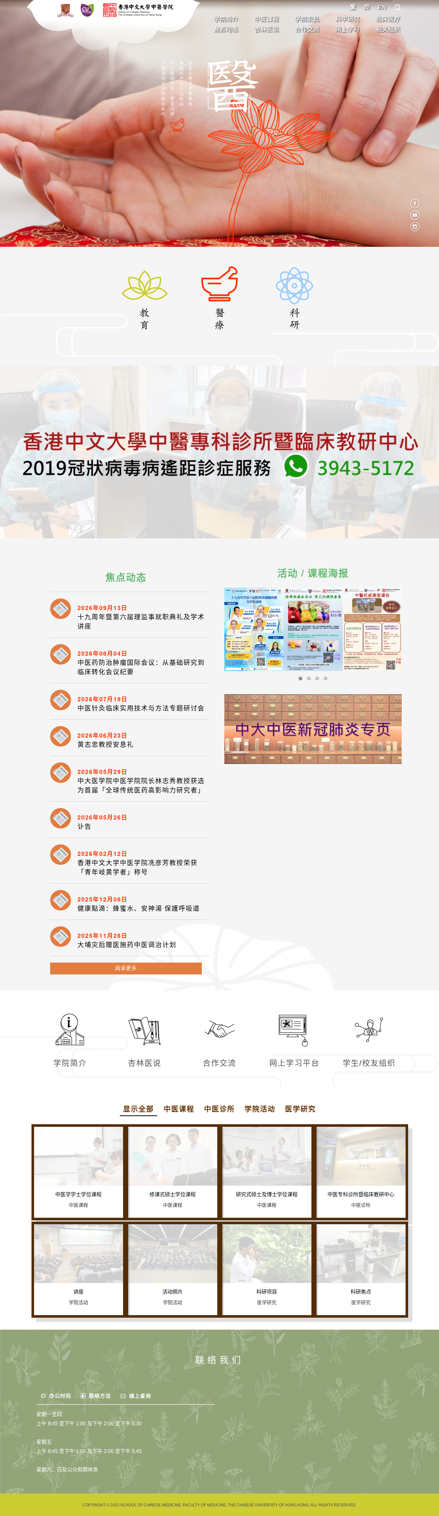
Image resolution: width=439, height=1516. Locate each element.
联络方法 (99, 1396)
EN (382, 7)
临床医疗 (388, 19)
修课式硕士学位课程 (172, 1194)
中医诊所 (219, 1109)
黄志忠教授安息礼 (105, 744)
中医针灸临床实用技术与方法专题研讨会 (141, 708)
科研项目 (266, 1292)
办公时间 (59, 1396)
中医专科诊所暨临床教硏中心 (360, 1194)
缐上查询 (139, 1396)
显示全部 (138, 1109)
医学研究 (300, 1109)
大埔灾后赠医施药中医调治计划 (126, 944)
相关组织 (388, 29)
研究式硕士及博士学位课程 (267, 1194)
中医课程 (267, 19)
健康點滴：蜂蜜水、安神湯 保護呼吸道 (138, 908)
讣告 (84, 826)
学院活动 (260, 1109)
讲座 (78, 1292)
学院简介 (226, 19)
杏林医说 (267, 29)
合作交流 (307, 29)
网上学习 (348, 29)
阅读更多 (126, 968)
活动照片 (172, 1292)
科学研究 (348, 19)
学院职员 (307, 19)
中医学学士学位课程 (78, 1194)
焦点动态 (226, 29)
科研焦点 (361, 1292)
